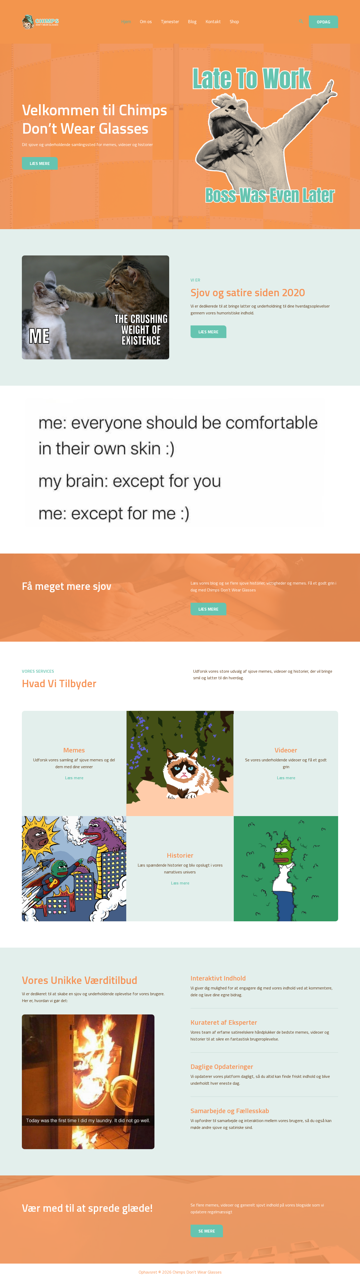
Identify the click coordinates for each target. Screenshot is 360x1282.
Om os (146, 21)
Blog (192, 21)
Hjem (126, 21)
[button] (301, 22)
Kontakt (213, 21)
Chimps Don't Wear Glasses (75, 22)
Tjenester (170, 21)
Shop (234, 21)
